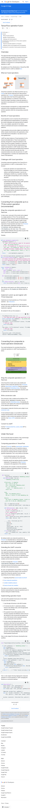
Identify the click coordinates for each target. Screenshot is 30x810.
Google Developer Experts (6, 732)
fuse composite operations (10, 580)
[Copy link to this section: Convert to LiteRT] (14, 424)
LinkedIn (3, 750)
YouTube (3, 754)
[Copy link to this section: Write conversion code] (17, 396)
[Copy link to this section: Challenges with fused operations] (24, 159)
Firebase (3, 765)
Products (7, 16)
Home (2, 16)
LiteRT (20, 16)
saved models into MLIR (21, 577)
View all (2, 776)
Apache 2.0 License (13, 715)
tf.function (25, 224)
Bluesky (3, 745)
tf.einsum (11, 95)
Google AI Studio (4, 767)
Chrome (3, 763)
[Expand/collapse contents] (9, 32)
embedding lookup (15, 388)
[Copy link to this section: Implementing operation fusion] (22, 596)
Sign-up (5, 12)
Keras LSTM (11, 418)
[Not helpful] (12, 19)
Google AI (3, 795)
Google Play (3, 774)
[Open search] (23, 2)
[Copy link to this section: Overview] (9, 52)
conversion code (5, 410)
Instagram (3, 747)
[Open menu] (2, 1)
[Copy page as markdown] (7, 28)
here (21, 68)
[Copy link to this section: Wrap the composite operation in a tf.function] (8, 212)
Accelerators (4, 734)
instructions (12, 301)
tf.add (2, 93)
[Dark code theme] (25, 238)
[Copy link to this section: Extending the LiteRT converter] (22, 547)
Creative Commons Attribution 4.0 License (11, 714)
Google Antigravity (5, 770)
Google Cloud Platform (6, 792)
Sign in (26, 1)
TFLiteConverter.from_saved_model (14, 427)
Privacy (7, 803)
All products (3, 797)
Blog (2, 743)
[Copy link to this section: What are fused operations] (19, 73)
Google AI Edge (6, 6)
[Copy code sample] (28, 238)
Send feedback (6, 22)
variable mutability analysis (10, 583)
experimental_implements (11, 386)
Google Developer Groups (6, 730)
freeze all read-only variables (11, 585)
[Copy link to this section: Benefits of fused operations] (21, 116)
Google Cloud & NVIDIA (6, 737)
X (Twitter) (3, 752)
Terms (2, 803)
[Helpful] (10, 19)
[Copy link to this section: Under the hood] (14, 434)
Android (3, 761)
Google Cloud (4, 772)
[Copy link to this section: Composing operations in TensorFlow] (26, 443)
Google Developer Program (7, 728)
